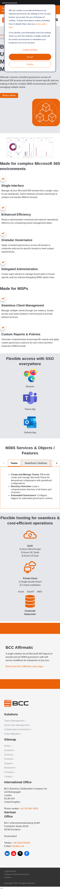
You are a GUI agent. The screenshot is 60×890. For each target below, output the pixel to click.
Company (9, 772)
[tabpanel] (30, 487)
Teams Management (14, 721)
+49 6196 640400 (21, 843)
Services (8, 755)
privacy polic (40, 24)
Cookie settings (30, 49)
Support (8, 763)
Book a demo (9, 95)
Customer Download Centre (16, 874)
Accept (30, 57)
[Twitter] (20, 853)
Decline (30, 64)
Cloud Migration (12, 734)
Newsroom (9, 767)
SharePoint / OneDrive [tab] (36, 463)
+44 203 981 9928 (29, 808)
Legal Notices (10, 871)
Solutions (9, 750)
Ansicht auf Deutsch (9, 3)
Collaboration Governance (17, 729)
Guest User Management (16, 725)
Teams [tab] (14, 463)
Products (8, 759)
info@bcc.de (18, 846)
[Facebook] (27, 853)
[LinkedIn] (7, 853)
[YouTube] (14, 853)
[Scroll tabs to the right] (56, 463)
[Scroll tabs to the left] (3, 463)
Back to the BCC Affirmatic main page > (25, 666)
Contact (8, 776)
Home (3, 35)
